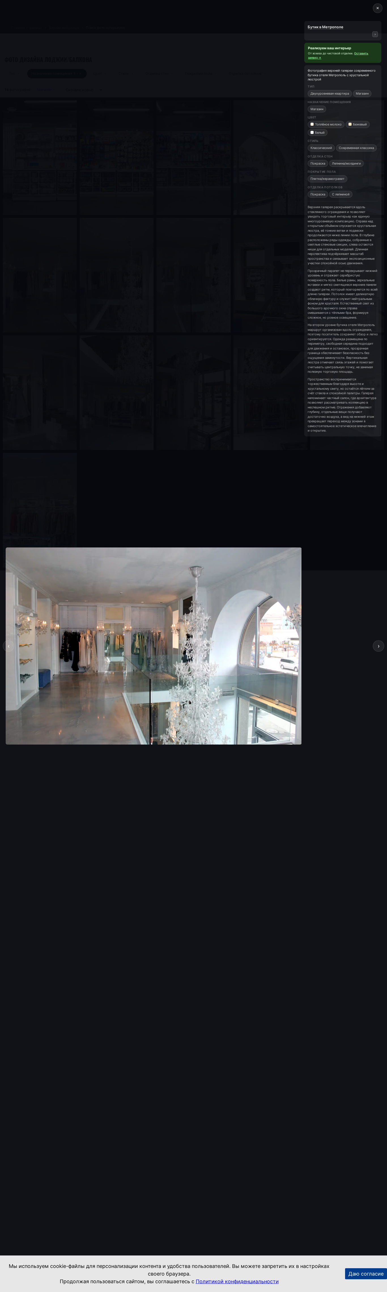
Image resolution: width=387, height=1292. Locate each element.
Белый (320, 133)
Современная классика (356, 148)
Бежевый (360, 124)
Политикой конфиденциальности (237, 1281)
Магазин (362, 93)
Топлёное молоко (328, 124)
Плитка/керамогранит (328, 179)
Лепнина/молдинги (346, 163)
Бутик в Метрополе (325, 27)
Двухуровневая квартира (330, 93)
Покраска (318, 163)
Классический (321, 148)
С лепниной (341, 194)
